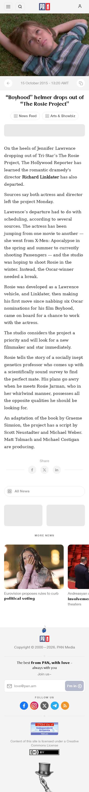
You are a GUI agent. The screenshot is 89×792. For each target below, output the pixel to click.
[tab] (35, 764)
